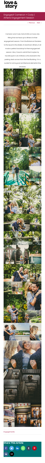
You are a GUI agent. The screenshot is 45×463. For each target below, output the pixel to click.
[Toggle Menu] (39, 5)
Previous (32, 23)
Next (38, 23)
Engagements (9, 432)
